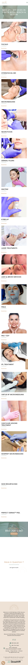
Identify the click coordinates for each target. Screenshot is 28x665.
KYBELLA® (5, 219)
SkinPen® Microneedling (12, 454)
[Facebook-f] (13, 640)
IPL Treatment (7, 364)
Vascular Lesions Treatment (9, 424)
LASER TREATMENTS (9, 248)
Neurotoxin (6, 132)
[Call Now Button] (3, 663)
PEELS (3, 307)
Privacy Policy (14, 657)
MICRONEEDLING (8, 102)
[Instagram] (15, 640)
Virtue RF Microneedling (12, 394)
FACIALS (4, 44)
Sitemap (21, 657)
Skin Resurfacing (9, 484)
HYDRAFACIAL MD (8, 73)
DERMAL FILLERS (7, 160)
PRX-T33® (5, 336)
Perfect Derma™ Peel (10, 513)
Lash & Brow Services (11, 277)
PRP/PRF (4, 189)
